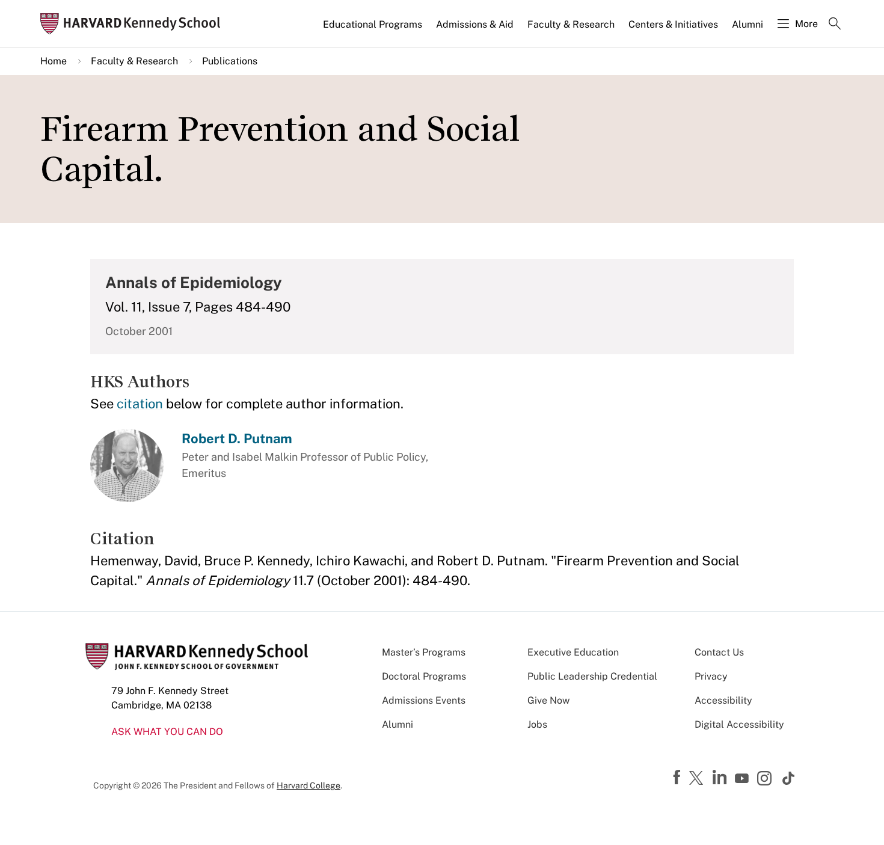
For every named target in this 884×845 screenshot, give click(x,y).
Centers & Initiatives (673, 24)
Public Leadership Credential (592, 676)
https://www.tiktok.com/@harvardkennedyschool (789, 778)
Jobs (537, 724)
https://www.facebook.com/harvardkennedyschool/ (678, 777)
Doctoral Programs (424, 676)
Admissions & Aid (475, 24)
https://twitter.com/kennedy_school (698, 779)
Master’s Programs (423, 652)
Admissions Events (423, 700)
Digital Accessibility (739, 724)
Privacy (711, 676)
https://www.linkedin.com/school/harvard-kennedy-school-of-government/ (721, 777)
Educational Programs (372, 24)
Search (835, 25)
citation (140, 403)
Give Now (548, 700)
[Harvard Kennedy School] (134, 23)
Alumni (747, 24)
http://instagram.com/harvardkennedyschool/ (766, 779)
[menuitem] (373, 29)
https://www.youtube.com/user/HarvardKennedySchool (743, 778)
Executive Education (573, 652)
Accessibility (723, 700)
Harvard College (308, 785)
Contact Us (719, 652)
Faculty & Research (571, 24)
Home (53, 61)
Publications (229, 61)
